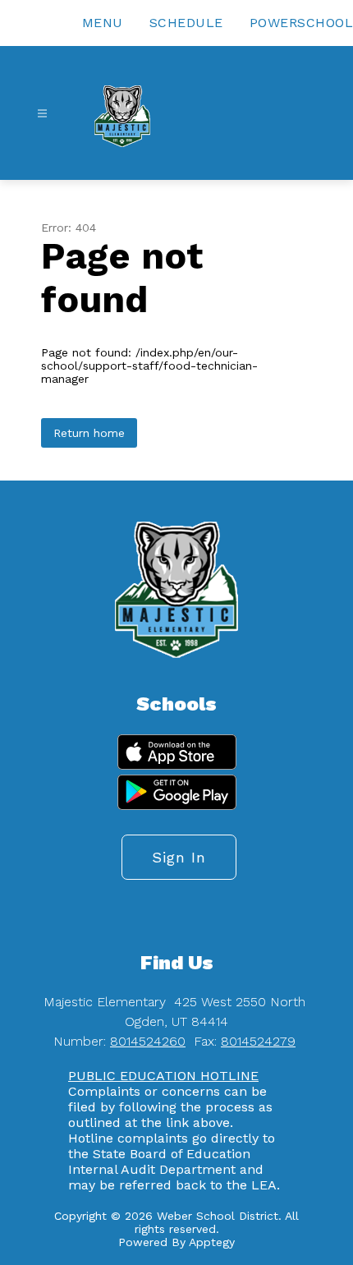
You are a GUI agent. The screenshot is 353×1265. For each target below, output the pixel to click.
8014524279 (258, 1041)
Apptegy (212, 1242)
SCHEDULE (186, 22)
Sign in (179, 857)
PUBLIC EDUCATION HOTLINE (163, 1075)
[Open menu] (42, 113)
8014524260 (148, 1041)
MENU (102, 22)
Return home (89, 432)
